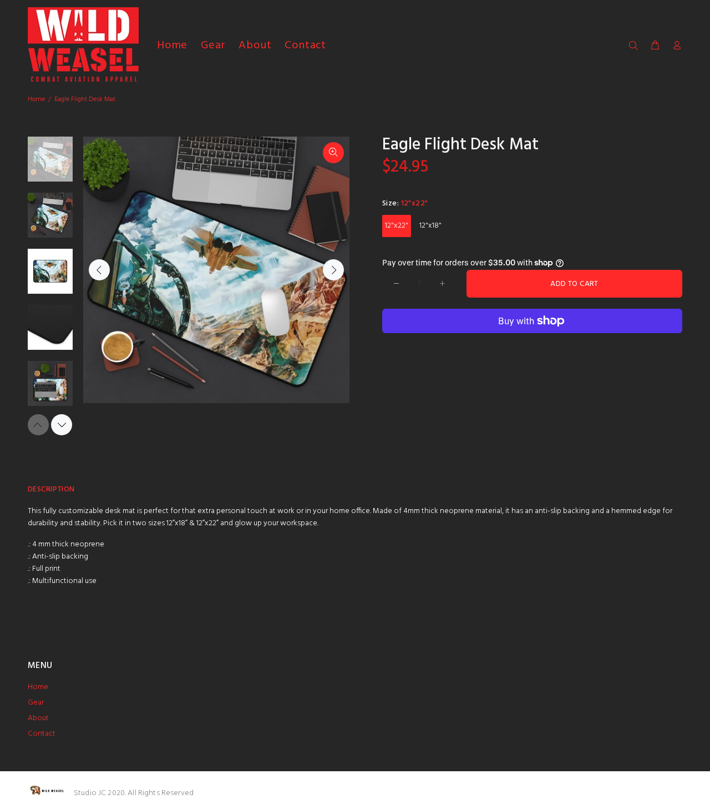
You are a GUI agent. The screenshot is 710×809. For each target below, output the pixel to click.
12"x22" (396, 225)
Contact (41, 733)
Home (36, 99)
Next (333, 269)
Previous (99, 269)
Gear (36, 702)
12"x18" (430, 225)
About (38, 718)
